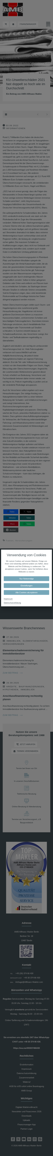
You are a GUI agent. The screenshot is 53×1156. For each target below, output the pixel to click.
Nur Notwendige (26, 579)
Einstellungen (26, 586)
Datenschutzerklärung (12, 603)
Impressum (8, 599)
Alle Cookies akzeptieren (26, 592)
